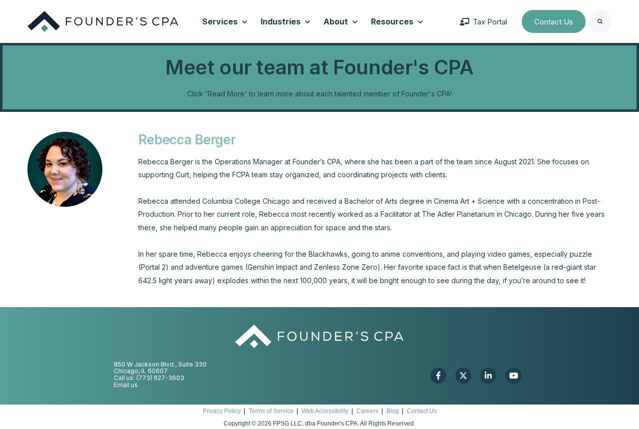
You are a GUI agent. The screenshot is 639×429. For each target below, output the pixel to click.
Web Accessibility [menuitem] (325, 411)
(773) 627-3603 (160, 378)
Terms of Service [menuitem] (271, 411)
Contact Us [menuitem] (422, 411)
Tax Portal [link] (490, 21)
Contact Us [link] (553, 21)
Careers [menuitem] (367, 411)
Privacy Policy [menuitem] (222, 411)
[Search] (600, 21)
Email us (126, 385)
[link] (102, 20)
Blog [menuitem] (392, 411)
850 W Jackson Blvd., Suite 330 (160, 364)
